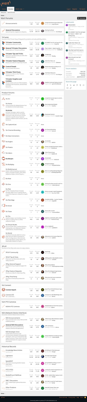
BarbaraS (56, 159)
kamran (54, 131)
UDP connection (49, 325)
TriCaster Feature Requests (15, 61)
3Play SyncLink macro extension (53, 277)
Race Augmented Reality (51, 104)
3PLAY (4, 246)
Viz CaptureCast (11, 124)
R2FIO (52, 290)
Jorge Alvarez (55, 24)
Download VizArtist (50, 114)
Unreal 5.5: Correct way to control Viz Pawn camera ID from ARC (61, 98)
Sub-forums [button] (9, 87)
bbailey (54, 56)
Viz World (9, 233)
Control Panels (11, 67)
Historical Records (9, 346)
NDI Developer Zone (12, 332)
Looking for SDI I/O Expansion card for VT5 (55, 369)
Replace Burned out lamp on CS (53, 66)
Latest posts (70, 22)
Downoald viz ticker (50, 210)
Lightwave (9, 356)
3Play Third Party (11, 277)
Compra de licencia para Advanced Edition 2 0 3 (57, 22)
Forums (10, 9)
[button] (23, 9)
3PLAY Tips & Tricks (12, 257)
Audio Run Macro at (50, 61)
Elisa (52, 99)
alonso (53, 296)
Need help (47, 251)
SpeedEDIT (9, 361)
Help (78, 397)
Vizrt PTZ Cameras (9, 302)
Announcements (11, 23)
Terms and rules (63, 397)
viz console (47, 141)
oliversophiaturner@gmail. (59, 266)
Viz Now (8, 179)
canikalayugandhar (56, 172)
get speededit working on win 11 (53, 362)
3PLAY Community (12, 252)
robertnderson (56, 185)
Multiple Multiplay (49, 163)
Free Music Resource (50, 73)
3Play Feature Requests (14, 271)
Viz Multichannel (11, 169)
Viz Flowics (9, 147)
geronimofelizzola (56, 84)
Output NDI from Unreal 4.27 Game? (54, 335)
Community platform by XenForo (43, 400)
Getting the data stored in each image (54, 183)
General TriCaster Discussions (16, 48)
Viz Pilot (8, 189)
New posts (3, 12)
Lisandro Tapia (59, 116)
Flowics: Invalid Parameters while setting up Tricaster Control (60, 146)
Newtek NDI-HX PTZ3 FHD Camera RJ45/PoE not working (59, 305)
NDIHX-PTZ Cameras (13, 306)
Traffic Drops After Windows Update (54, 318)
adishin (53, 142)
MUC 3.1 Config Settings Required (53, 171)
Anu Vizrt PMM (55, 193)
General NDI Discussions (14, 325)
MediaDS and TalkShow (13, 375)
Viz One (8, 184)
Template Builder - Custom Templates (54, 199)
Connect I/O (10, 295)
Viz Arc (8, 99)
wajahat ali (54, 154)
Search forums (11, 12)
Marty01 (54, 364)
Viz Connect (6, 285)
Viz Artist (9, 110)
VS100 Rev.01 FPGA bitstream (52, 350)
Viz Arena (9, 104)
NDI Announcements (13, 318)
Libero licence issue (50, 152)
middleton (59, 50)
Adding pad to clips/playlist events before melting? (58, 258)
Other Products (11, 387)
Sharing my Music (49, 30)
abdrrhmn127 (81, 77)
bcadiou (54, 106)
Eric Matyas (59, 31)
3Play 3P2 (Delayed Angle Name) (53, 271)
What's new (19, 9)
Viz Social (9, 206)
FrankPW (56, 44)
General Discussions (13, 30)
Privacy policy (71, 397)
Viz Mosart (9, 159)
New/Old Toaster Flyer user (52, 387)
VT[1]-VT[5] (9, 370)
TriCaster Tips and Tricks (14, 54)
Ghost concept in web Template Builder (55, 191)
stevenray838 (55, 337)
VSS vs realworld (49, 226)
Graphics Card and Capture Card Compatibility (56, 82)
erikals (53, 357)
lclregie (53, 352)
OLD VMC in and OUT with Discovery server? (56, 381)
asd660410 (54, 228)
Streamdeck (48, 158)
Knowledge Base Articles (14, 350)
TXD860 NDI (48, 54)
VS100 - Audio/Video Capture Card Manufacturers (57, 375)
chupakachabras (56, 165)
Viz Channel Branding (13, 130)
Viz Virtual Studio (11, 225)
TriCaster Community (13, 42)
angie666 (54, 201)
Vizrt (3, 397)
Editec (52, 253)
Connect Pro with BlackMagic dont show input (56, 294)
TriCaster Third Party (13, 72)
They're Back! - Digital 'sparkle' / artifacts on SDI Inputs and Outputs (62, 48)
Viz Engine (9, 142)
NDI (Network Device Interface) (14, 313)
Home (4, 9)
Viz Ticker (9, 211)
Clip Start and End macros (75, 50)
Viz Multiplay (10, 164)
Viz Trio (8, 216)
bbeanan (58, 62)
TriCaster (5, 37)
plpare (53, 307)
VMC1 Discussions (12, 380)
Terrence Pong (55, 219)
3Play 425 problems (50, 265)
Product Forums (8, 93)
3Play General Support (13, 264)
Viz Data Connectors (12, 136)
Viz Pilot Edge (10, 200)
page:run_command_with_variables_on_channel (57, 218)
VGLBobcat (54, 148)
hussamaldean (56, 212)
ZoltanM (54, 272)
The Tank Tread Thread (50, 355)
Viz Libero (9, 153)
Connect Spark (11, 290)
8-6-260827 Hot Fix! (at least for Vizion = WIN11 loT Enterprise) (60, 42)
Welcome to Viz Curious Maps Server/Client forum (57, 236)
